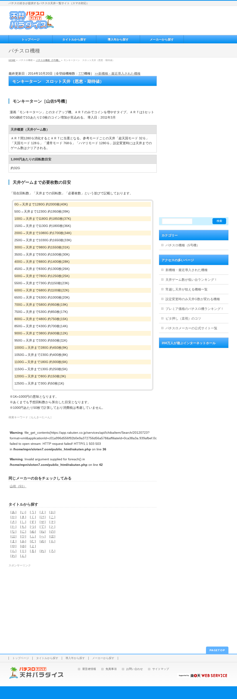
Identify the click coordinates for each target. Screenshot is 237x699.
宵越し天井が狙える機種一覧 (186, 289)
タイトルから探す (47, 658)
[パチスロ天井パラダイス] (32, 28)
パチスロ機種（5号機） (48, 60)
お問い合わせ (134, 669)
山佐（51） (18, 486)
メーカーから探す (103, 658)
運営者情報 (89, 669)
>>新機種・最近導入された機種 (117, 73)
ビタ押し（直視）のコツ (183, 318)
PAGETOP (217, 650)
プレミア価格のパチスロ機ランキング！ (194, 309)
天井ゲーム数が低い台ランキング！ (191, 279)
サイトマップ (160, 669)
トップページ (20, 658)
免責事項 (111, 669)
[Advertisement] (141, 19)
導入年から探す (75, 658)
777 (81, 73)
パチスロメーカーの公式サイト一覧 (191, 328)
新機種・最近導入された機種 (186, 270)
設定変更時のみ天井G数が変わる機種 (192, 299)
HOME (12, 60)
